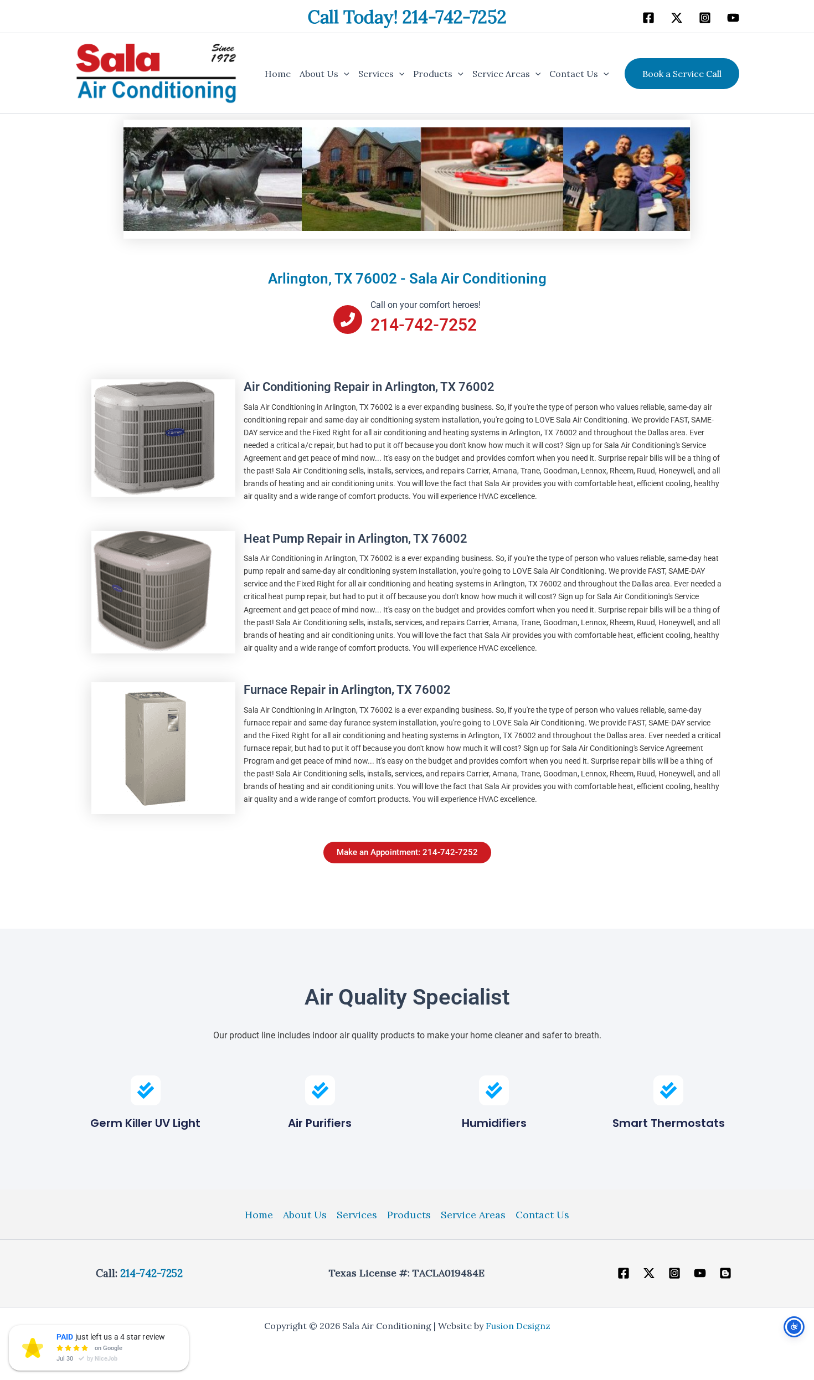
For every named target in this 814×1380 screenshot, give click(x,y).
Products (432, 73)
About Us (319, 73)
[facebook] (648, 18)
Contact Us (573, 73)
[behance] (705, 18)
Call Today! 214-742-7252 (407, 17)
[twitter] (677, 18)
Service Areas (501, 73)
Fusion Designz (518, 1325)
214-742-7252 (151, 1273)
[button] (343, 73)
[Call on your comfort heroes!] (347, 319)
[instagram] (733, 18)
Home (278, 73)
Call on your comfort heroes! (425, 305)
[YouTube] (700, 1273)
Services (376, 73)
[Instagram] (674, 1273)
